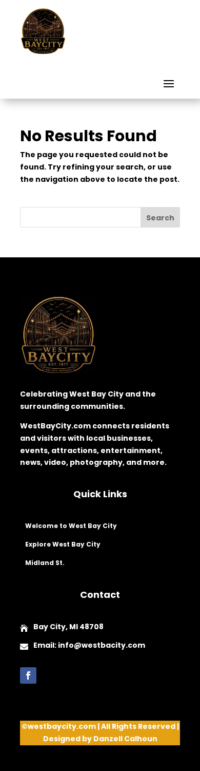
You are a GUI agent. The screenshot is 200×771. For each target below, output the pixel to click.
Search (160, 218)
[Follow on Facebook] (28, 675)
